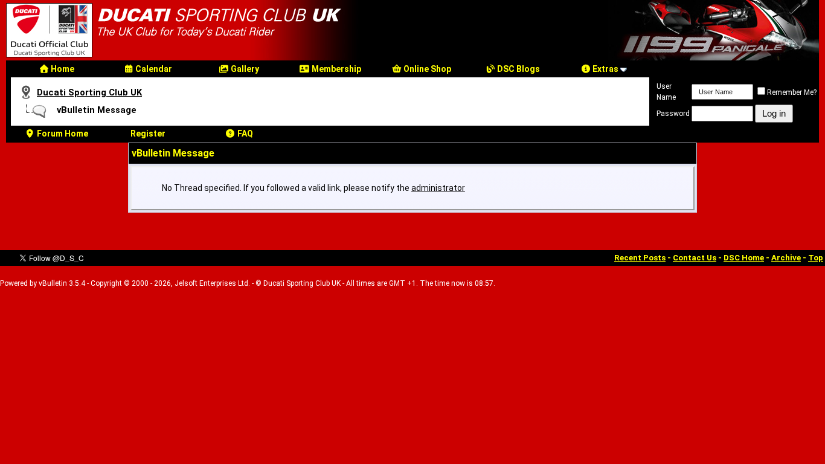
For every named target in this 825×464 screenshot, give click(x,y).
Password (673, 113)
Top (815, 257)
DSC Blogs (517, 69)
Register (147, 133)
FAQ (244, 133)
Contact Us (694, 257)
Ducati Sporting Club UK (89, 92)
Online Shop (426, 69)
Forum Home (61, 133)
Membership (335, 69)
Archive (786, 257)
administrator (438, 188)
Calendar (152, 69)
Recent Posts (640, 257)
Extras (604, 69)
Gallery (244, 69)
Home (61, 69)
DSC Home (744, 257)
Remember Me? (792, 92)
